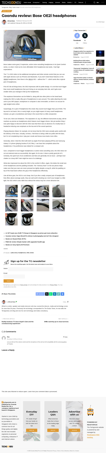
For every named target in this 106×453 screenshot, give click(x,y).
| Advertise (66, 450)
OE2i (27, 252)
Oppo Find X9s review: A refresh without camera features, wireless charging (83, 79)
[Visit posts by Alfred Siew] (4, 302)
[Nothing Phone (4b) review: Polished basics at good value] (100, 63)
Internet (75, 74)
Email (5, 273)
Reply (66, 337)
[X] (85, 38)
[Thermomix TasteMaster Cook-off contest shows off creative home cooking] (100, 71)
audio (12, 252)
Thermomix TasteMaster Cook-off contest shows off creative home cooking (83, 70)
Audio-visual (7, 11)
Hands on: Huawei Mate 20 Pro (16, 239)
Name (6, 268)
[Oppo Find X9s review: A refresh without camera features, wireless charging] (100, 80)
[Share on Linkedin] (54, 294)
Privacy (55, 450)
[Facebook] (67, 302)
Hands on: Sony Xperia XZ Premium (17, 245)
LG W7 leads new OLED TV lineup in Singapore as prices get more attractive (31, 233)
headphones (22, 252)
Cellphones (76, 64)
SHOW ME (74, 430)
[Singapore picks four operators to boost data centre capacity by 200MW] (100, 53)
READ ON (31, 430)
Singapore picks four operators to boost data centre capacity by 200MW (83, 52)
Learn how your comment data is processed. (42, 391)
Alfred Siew (11, 21)
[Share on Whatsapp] (51, 294)
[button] (85, 2)
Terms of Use (23, 285)
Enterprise (76, 57)
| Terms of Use (60, 450)
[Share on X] (47, 294)
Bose (16, 252)
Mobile (82, 64)
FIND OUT (53, 430)
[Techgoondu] (11, 2)
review (32, 252)
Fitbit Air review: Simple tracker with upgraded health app (25, 242)
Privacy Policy (53, 285)
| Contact (77, 450)
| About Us (72, 450)
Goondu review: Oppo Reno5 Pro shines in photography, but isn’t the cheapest (32, 236)
